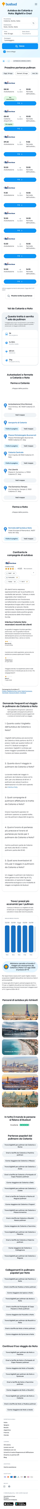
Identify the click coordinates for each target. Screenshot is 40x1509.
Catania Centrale (15, 452)
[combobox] (20, 20)
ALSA (19, 691)
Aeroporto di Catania (17, 423)
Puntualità (11, 577)
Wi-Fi (23, 581)
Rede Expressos (26, 691)
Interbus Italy (9, 566)
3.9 (17, 577)
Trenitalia (5, 692)
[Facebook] (9, 1486)
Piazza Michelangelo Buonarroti (22, 435)
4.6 (15, 581)
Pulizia (10, 581)
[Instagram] (4, 1486)
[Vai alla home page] (9, 4)
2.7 (27, 581)
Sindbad (23, 692)
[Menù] (36, 4)
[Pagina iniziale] (3, 61)
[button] (33, 23)
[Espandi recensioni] (33, 572)
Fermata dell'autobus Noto (20, 528)
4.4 (14, 573)
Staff (9, 573)
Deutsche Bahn (14, 692)
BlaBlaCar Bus (12, 691)
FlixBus (4, 691)
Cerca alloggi (11, 51)
